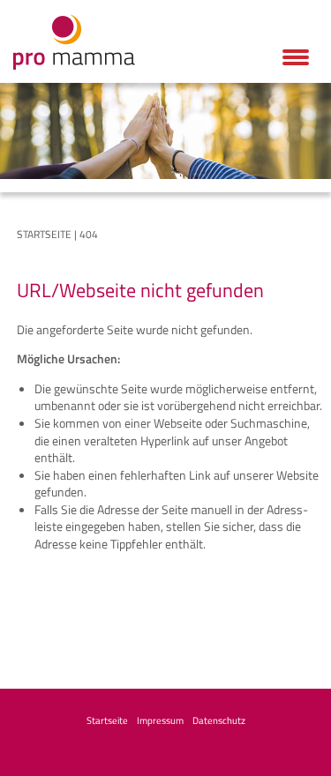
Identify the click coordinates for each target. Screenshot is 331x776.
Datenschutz (218, 720)
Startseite (44, 234)
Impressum (160, 720)
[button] (295, 57)
